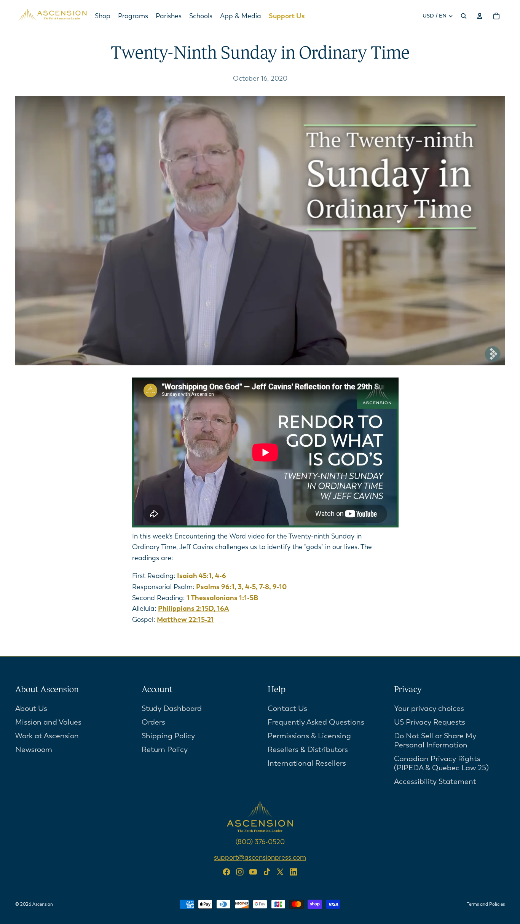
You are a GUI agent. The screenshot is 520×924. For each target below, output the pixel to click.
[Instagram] (239, 871)
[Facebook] (226, 871)
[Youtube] (253, 871)
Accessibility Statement (435, 781)
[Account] (479, 16)
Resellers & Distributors (308, 749)
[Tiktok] (266, 871)
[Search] (463, 16)
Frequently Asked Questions (316, 722)
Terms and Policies (486, 904)
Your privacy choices (429, 708)
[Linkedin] (293, 871)
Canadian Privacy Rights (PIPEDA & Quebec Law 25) (441, 763)
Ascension (42, 904)
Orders (153, 722)
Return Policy (165, 749)
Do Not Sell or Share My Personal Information (435, 740)
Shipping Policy (168, 735)
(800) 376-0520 (260, 842)
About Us (31, 708)
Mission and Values (48, 722)
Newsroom (33, 749)
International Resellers (307, 763)
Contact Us (287, 708)
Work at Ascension (47, 735)
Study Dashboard (172, 708)
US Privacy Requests (429, 722)
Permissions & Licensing (309, 735)
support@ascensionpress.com (260, 857)
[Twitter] (280, 871)
